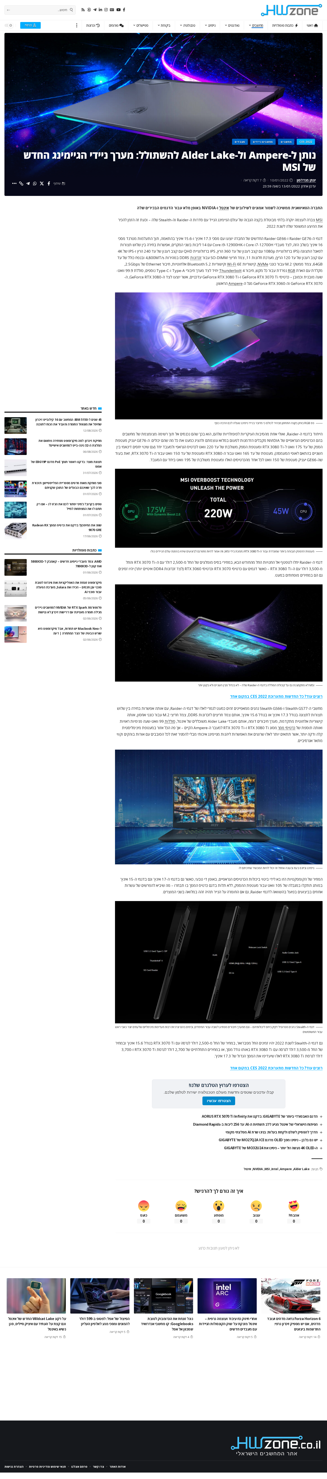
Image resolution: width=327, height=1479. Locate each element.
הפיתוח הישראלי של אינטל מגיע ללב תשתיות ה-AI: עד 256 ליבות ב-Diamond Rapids (255, 1124)
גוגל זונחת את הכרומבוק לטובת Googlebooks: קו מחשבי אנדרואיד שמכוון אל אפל (167, 1323)
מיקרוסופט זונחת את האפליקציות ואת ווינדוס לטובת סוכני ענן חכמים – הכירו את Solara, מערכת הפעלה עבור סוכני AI (68, 587)
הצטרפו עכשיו (219, 1101)
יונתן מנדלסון (306, 180)
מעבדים (240, 141)
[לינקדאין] (100, 10)
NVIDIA (258, 1169)
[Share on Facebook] (49, 183)
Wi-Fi (231, 264)
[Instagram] (106, 10)
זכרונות (196, 257)
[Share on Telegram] (28, 183)
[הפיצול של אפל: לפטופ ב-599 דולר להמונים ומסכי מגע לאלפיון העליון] (99, 1296)
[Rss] (83, 10)
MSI (319, 219)
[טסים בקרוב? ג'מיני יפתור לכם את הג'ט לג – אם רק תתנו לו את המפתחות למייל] (15, 510)
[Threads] (89, 10)
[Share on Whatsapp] (35, 183)
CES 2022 (305, 141)
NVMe (263, 264)
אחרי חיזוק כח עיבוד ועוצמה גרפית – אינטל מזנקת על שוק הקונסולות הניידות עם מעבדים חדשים (228, 1323)
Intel (274, 1169)
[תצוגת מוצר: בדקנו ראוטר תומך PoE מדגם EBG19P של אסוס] (15, 467)
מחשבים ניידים (263, 141)
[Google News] (112, 10)
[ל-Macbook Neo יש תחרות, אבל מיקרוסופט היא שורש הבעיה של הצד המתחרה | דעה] (15, 634)
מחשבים (286, 141)
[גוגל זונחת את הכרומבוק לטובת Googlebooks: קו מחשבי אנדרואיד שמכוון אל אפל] (163, 1296)
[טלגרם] (95, 10)
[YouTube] (118, 10)
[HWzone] (291, 10)
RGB (291, 270)
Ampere (235, 283)
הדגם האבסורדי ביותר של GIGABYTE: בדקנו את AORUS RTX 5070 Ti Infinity (260, 1116)
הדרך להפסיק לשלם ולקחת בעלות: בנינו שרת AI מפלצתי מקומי (272, 1132)
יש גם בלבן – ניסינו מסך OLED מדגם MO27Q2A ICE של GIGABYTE (268, 1139)
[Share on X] (42, 183)
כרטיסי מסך (286, 727)
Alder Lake (301, 1169)
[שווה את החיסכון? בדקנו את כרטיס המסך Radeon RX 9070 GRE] (15, 531)
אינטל (224, 207)
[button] (77, 25)
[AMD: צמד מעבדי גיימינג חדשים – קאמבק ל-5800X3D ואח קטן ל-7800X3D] (15, 567)
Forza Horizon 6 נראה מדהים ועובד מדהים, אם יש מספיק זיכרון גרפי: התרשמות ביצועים (293, 1323)
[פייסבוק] (124, 10)
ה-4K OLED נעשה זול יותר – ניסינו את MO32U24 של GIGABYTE (271, 1147)
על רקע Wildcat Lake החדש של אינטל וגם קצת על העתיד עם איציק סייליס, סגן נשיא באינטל (37, 1323)
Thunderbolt (230, 270)
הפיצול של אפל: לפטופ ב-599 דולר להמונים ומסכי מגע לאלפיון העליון (104, 1321)
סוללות (170, 721)
